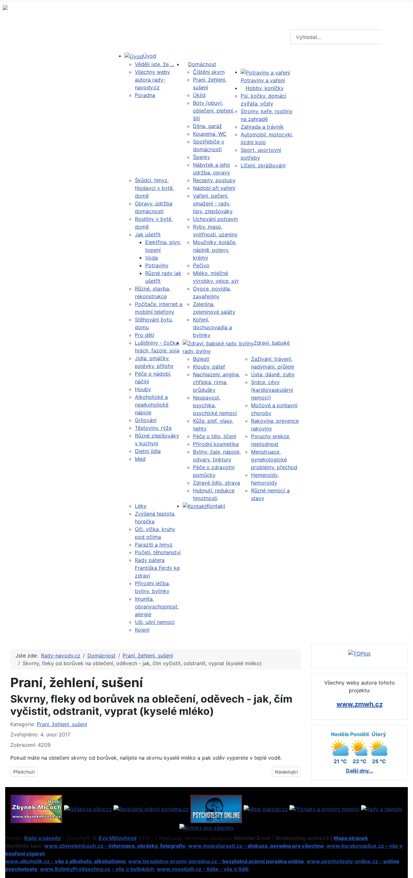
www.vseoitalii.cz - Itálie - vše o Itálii (202, 869)
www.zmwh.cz (360, 704)
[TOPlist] (359, 653)
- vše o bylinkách (133, 869)
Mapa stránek (351, 838)
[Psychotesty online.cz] (216, 808)
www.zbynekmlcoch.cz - (115, 846)
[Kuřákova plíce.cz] (88, 808)
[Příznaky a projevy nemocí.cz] (324, 808)
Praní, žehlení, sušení (62, 724)
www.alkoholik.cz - (65, 861)
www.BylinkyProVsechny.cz (75, 869)
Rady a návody (42, 838)
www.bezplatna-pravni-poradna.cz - (216, 861)
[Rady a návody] (382, 808)
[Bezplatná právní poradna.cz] (151, 808)
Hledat (397, 37)
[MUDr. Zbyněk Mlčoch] (36, 808)
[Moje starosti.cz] (266, 808)
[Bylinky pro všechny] (206, 827)
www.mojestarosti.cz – (256, 846)
